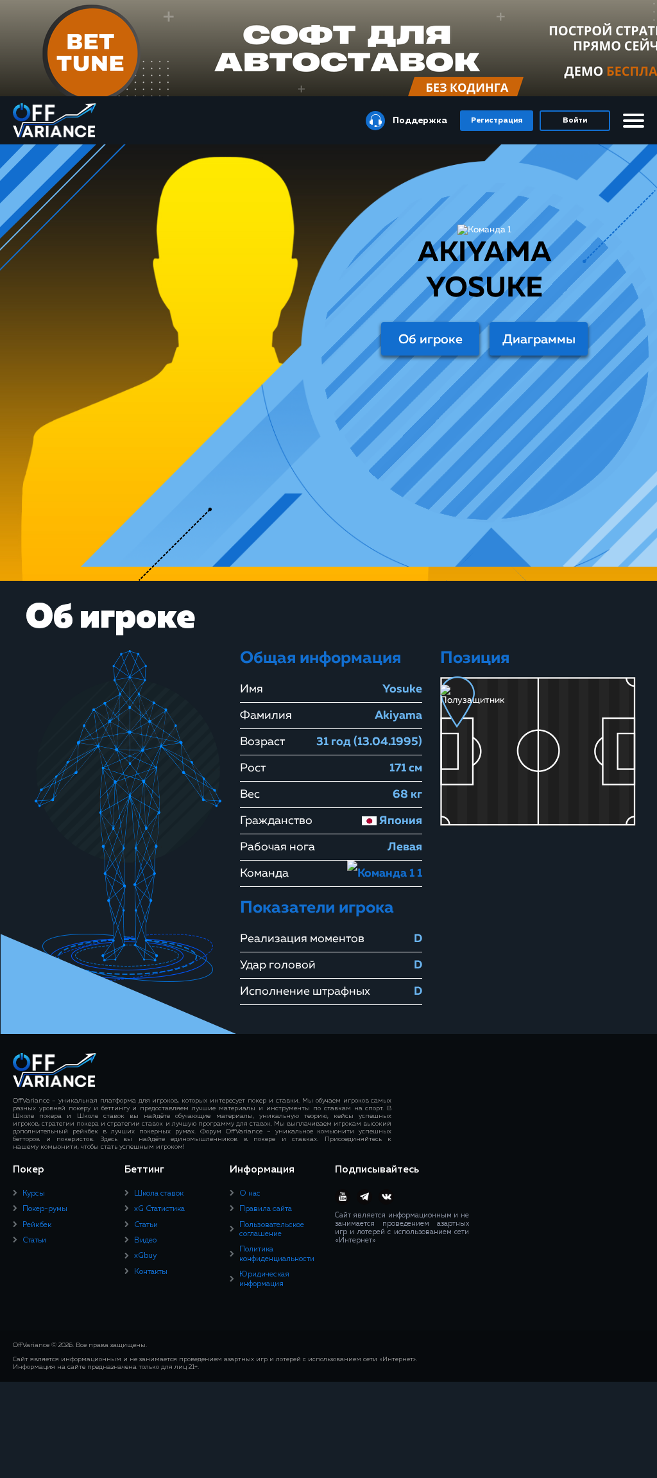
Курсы (33, 1194)
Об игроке (430, 339)
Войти (575, 121)
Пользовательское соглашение (271, 1229)
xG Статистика (159, 1209)
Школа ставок (158, 1194)
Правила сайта (265, 1209)
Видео (145, 1240)
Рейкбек (36, 1225)
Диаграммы (539, 339)
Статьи (34, 1240)
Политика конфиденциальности (276, 1254)
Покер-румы (44, 1209)
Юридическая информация (264, 1279)
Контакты (150, 1272)
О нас (249, 1194)
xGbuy (145, 1256)
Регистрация (496, 121)
